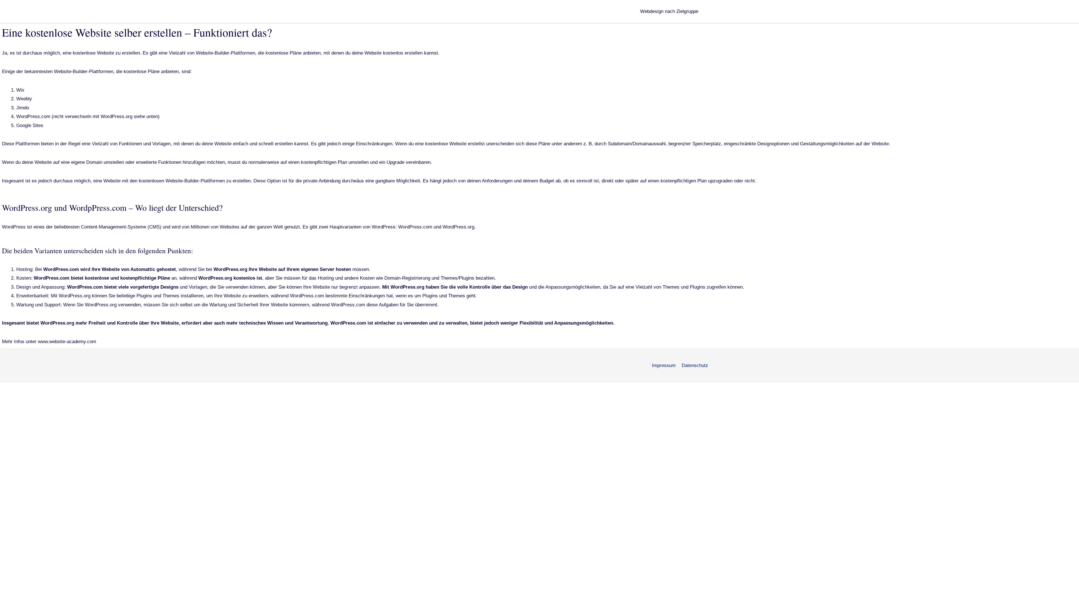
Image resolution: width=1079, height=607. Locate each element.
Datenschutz (695, 365)
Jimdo (22, 107)
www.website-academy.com (66, 341)
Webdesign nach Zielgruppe (669, 11)
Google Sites (29, 125)
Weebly (24, 98)
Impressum (663, 365)
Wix (20, 90)
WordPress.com (33, 116)
